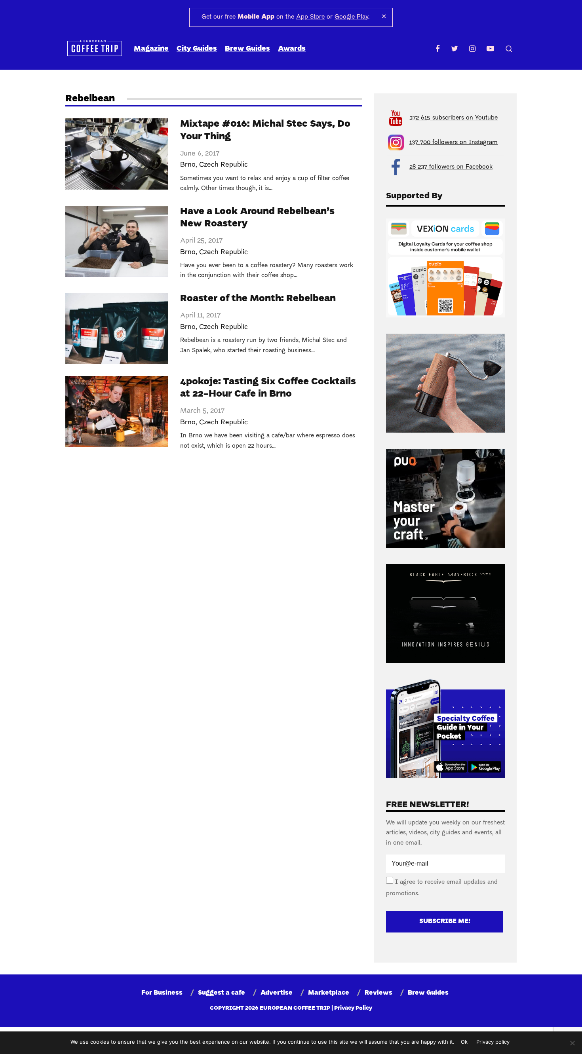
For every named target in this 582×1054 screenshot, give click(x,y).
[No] (572, 1043)
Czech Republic (223, 164)
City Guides (197, 49)
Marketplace (328, 993)
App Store (310, 17)
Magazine (151, 49)
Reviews (378, 993)
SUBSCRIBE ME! (444, 921)
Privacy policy (493, 1042)
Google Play (351, 17)
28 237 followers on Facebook (451, 167)
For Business (162, 993)
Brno (188, 164)
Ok (464, 1042)
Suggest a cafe (221, 993)
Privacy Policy (353, 1008)
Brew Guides (247, 49)
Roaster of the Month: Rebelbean (258, 299)
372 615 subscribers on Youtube (453, 118)
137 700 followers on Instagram (453, 142)
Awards (292, 49)
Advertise (277, 993)
